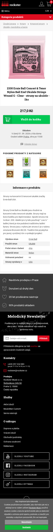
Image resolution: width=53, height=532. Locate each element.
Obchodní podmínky (13, 437)
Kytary (23, 24)
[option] (26, 57)
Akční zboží (9, 404)
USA (31, 262)
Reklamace (9, 446)
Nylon (31, 253)
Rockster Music (35, 508)
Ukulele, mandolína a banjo (15, 27)
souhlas (34, 346)
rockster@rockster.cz (17, 370)
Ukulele (32, 244)
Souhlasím (26, 527)
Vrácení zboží (10, 433)
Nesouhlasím (26, 522)
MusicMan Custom (12, 409)
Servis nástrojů (10, 413)
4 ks (30, 248)
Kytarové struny (37, 24)
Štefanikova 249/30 (13, 383)
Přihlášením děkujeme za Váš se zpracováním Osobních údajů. (22, 348)
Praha (26, 136)
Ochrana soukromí (12, 441)
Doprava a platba (11, 428)
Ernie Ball (33, 239)
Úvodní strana (9, 24)
